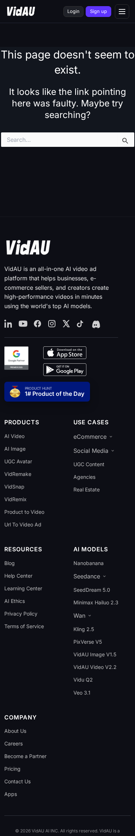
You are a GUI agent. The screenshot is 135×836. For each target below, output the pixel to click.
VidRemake (17, 474)
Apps (10, 794)
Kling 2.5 (83, 629)
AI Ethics (14, 601)
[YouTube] (23, 324)
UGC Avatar (18, 461)
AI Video (14, 436)
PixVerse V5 (87, 642)
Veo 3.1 (81, 693)
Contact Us (17, 781)
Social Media (90, 450)
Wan (79, 615)
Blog (9, 563)
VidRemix (15, 499)
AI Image (15, 449)
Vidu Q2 (83, 680)
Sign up (98, 11)
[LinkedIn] (8, 324)
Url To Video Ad (22, 524)
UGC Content (88, 464)
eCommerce (90, 436)
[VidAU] (21, 11)
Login (73, 11)
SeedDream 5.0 (91, 590)
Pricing (12, 769)
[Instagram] (52, 324)
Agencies (84, 477)
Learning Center (23, 588)
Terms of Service (24, 626)
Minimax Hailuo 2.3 (95, 602)
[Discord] (95, 324)
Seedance (86, 576)
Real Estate (86, 489)
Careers (13, 743)
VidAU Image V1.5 (94, 654)
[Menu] (122, 11)
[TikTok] (80, 324)
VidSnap (14, 486)
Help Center (18, 576)
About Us (15, 731)
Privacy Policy (20, 613)
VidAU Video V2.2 (95, 667)
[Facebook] (37, 324)
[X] (66, 324)
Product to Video (24, 512)
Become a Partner (25, 756)
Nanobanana (88, 563)
